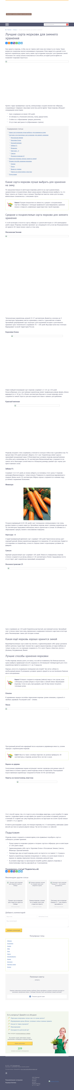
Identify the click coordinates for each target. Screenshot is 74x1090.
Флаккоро (14, 148)
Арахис (9, 967)
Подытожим (13, 174)
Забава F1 (14, 145)
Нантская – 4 (15, 151)
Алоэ (8, 951)
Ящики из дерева (16, 169)
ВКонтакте (6, 1073)
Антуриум (9, 962)
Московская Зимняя (17, 138)
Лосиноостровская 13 (17, 156)
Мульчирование (15, 1027)
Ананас (9, 959)
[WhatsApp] (17, 43)
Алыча (9, 954)
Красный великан (16, 143)
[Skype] (19, 43)
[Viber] (14, 43)
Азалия (9, 946)
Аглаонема (10, 943)
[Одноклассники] (9, 43)
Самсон (13, 153)
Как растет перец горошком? (20, 1024)
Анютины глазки (11, 964)
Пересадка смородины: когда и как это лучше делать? (28, 1018)
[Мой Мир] (11, 43)
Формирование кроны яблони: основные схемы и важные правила (31, 1021)
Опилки (13, 164)
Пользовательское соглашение (14, 1080)
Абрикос (9, 941)
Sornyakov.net (16, 1065)
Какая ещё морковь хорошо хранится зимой (22, 159)
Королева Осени (16, 140)
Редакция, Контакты (10, 1082)
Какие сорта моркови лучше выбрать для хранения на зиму (27, 132)
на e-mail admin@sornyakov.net (29, 1069)
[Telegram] (22, 43)
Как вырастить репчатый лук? (20, 1030)
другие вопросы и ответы (23, 1033)
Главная (9, 29)
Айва (8, 949)
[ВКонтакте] (6, 43)
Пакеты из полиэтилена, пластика (21, 172)
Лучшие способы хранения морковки (20, 161)
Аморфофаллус (11, 956)
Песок (13, 166)
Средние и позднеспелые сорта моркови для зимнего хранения (28, 135)
